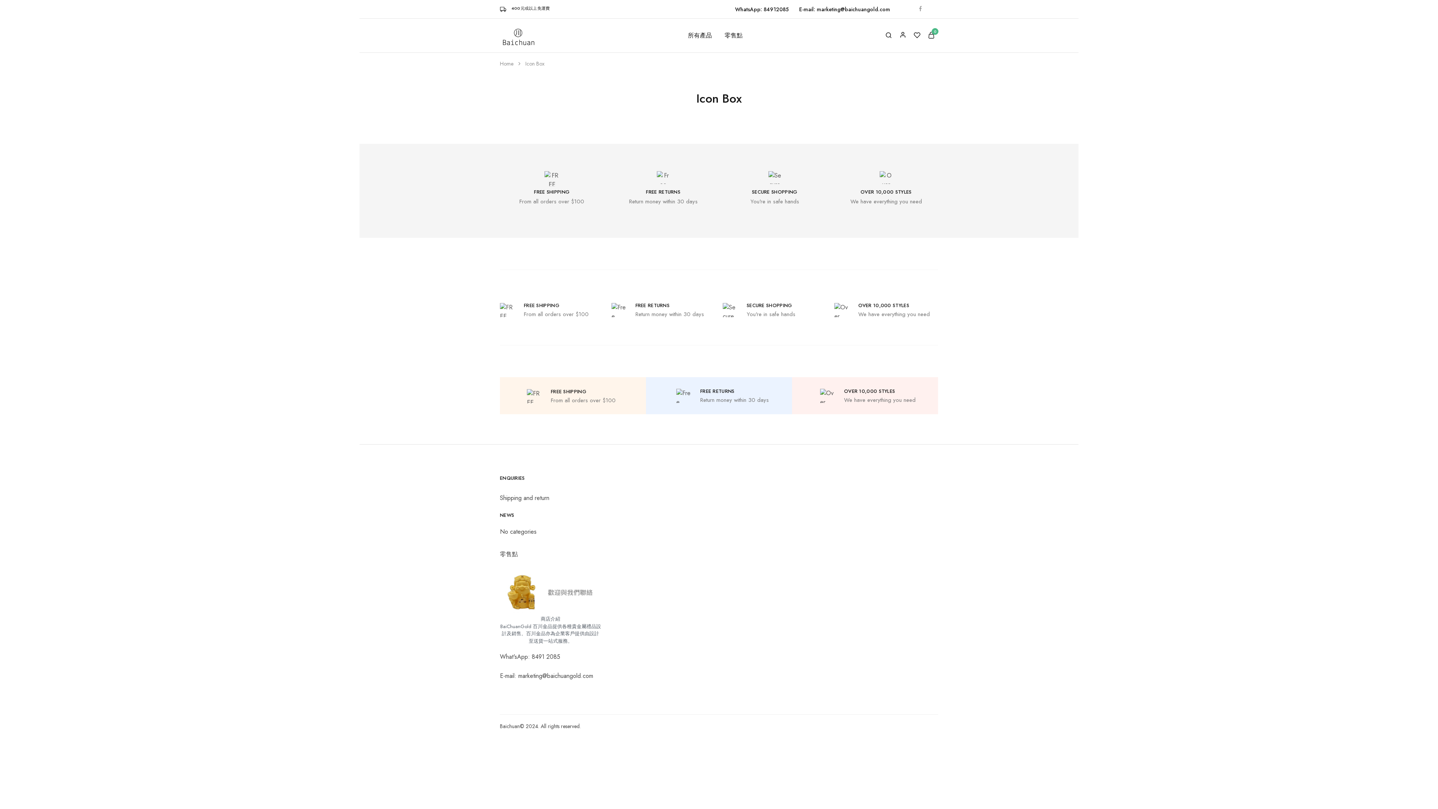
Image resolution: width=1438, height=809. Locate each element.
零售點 (734, 35)
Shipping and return (524, 498)
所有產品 (700, 35)
